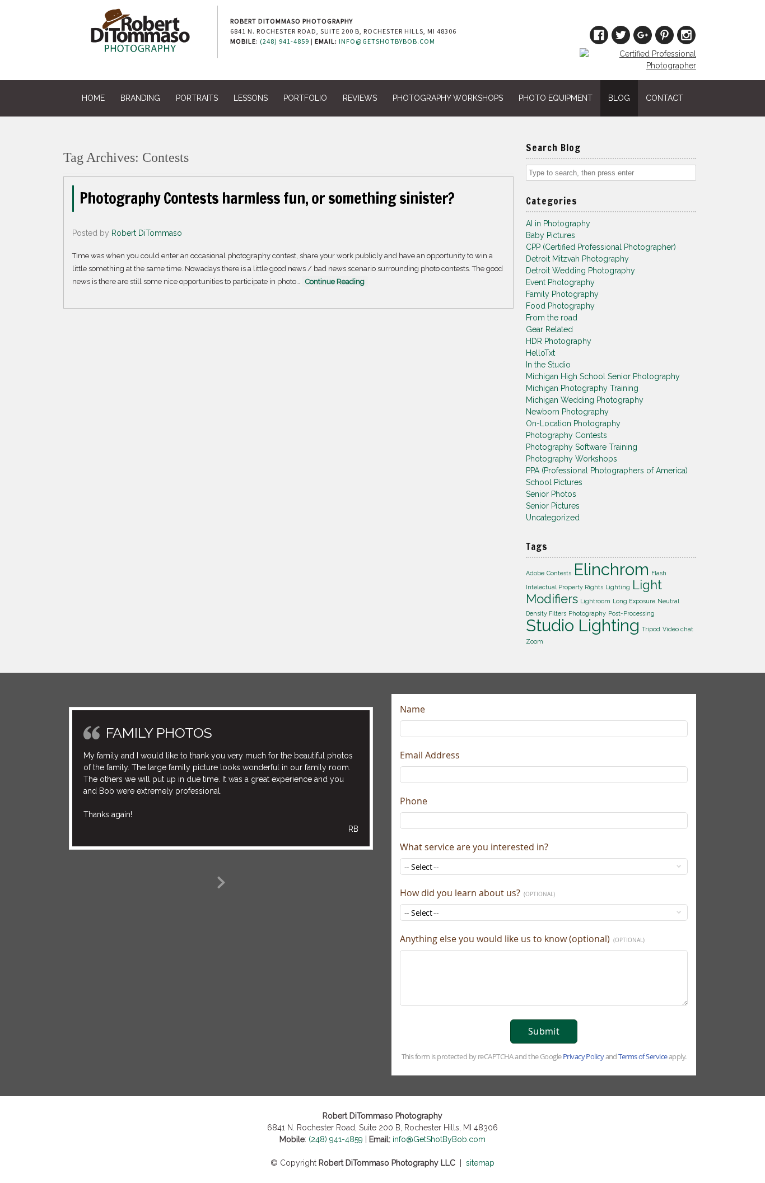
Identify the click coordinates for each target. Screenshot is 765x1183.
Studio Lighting (583, 625)
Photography (587, 613)
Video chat (678, 629)
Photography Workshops (448, 98)
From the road (551, 317)
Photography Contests (566, 435)
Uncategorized (553, 517)
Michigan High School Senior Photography (603, 376)
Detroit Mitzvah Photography (577, 258)
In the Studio (548, 364)
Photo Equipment (556, 98)
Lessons (251, 98)
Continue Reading (335, 281)
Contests (559, 573)
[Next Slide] (221, 880)
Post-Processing (631, 613)
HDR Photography (558, 341)
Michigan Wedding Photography (584, 399)
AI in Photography (558, 223)
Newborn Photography (567, 411)
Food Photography (560, 305)
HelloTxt (540, 352)
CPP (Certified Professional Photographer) (601, 247)
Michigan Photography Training (582, 388)
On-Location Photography (573, 423)
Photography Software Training (581, 447)
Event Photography (560, 282)
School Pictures (554, 482)
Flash (658, 573)
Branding (140, 98)
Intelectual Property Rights (564, 587)
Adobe (535, 573)
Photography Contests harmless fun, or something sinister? (267, 198)
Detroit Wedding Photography (580, 270)
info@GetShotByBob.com (387, 41)
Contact (664, 98)
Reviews (360, 98)
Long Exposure (634, 601)
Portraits (197, 98)
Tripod (651, 629)
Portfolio (305, 98)
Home (93, 98)
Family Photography (562, 294)
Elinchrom (611, 569)
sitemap (480, 1162)
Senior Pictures (553, 505)
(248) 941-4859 (284, 41)
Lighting (617, 587)
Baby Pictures (550, 235)
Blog (619, 98)
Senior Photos (551, 494)
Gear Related (549, 329)
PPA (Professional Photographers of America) (607, 470)
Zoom (534, 641)
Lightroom (595, 601)
